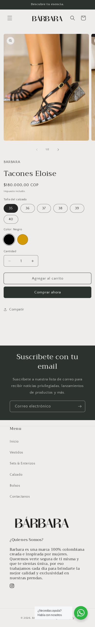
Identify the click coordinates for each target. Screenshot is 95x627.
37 (44, 208)
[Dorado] (22, 239)
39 (77, 208)
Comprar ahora (47, 292)
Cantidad (10, 251)
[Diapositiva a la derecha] (58, 149)
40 (11, 219)
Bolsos (15, 486)
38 (60, 208)
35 (11, 208)
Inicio (14, 442)
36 (28, 208)
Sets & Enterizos (22, 463)
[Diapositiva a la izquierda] (36, 149)
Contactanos (20, 497)
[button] (9, 18)
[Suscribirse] (79, 406)
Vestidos (16, 452)
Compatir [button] (16, 309)
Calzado (16, 475)
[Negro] (9, 239)
